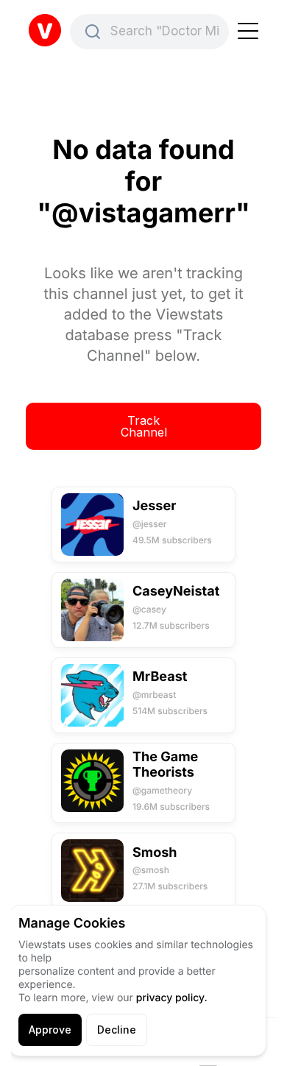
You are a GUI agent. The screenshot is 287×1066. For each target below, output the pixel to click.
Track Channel (144, 426)
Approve (50, 1029)
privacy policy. (172, 998)
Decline (116, 1029)
